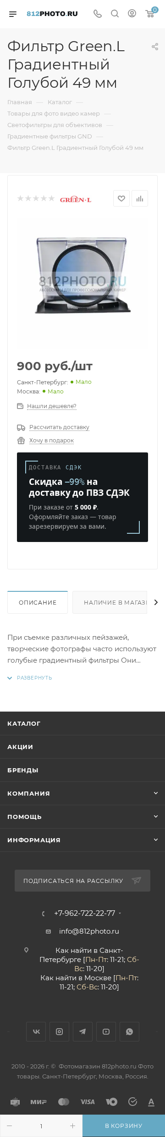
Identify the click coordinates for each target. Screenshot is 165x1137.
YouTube (106, 1031)
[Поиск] (115, 14)
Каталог (24, 723)
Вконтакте (36, 1031)
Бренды (22, 770)
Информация (34, 840)
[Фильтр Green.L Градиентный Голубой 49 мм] (82, 283)
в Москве (94, 977)
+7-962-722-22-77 (84, 913)
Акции (20, 746)
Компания (28, 793)
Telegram (83, 1031)
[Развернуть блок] (29, 678)
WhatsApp (129, 1031)
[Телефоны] (98, 14)
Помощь (24, 816)
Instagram (59, 1031)
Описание (37, 602)
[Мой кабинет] (132, 14)
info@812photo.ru (89, 931)
